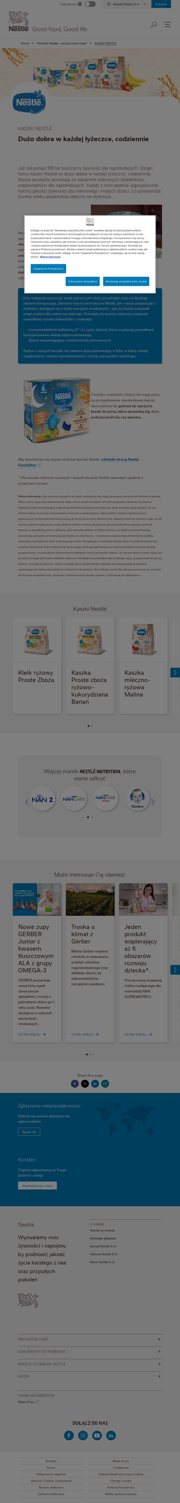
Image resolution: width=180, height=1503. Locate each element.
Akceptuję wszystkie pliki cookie (126, 281)
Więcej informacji (50, 256)
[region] (90, 254)
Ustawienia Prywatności (48, 268)
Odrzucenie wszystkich (82, 281)
